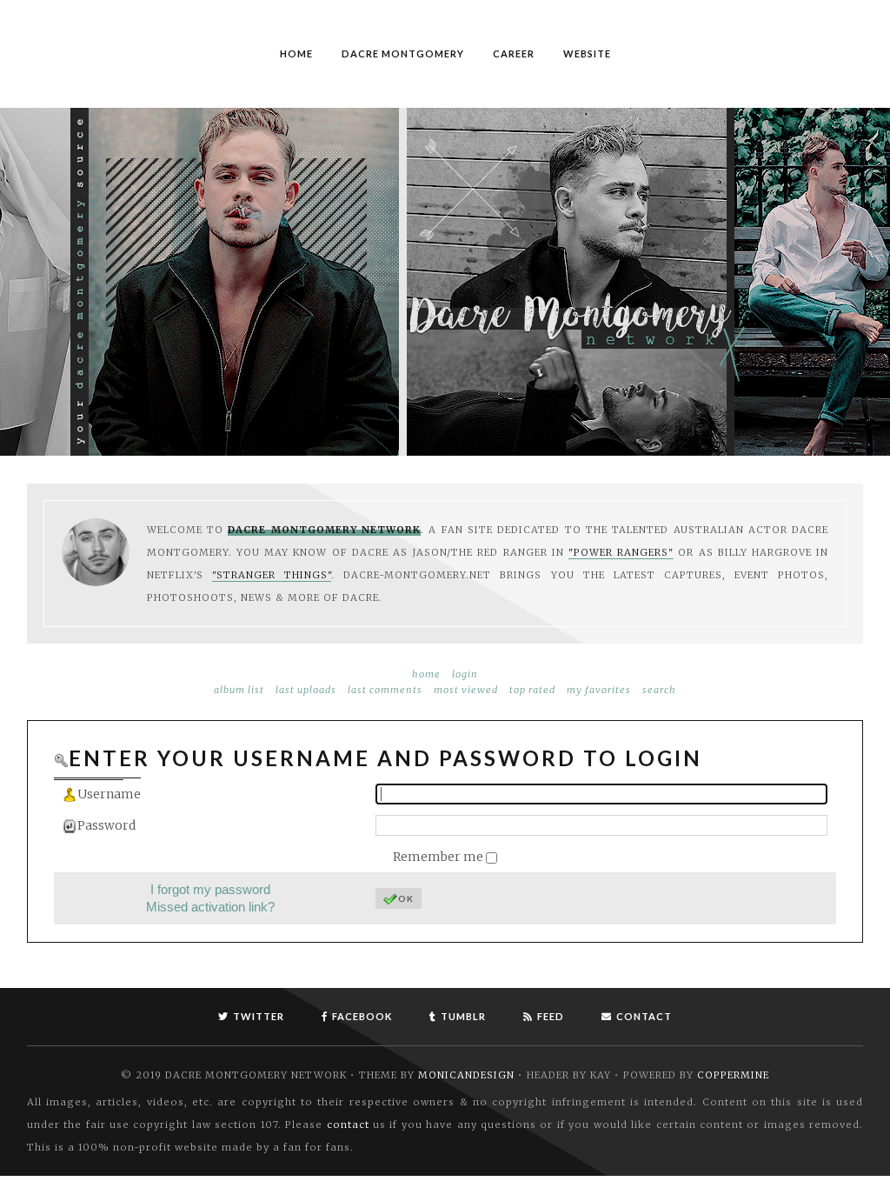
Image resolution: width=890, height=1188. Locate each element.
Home (296, 53)
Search (659, 690)
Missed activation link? (210, 906)
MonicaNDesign (466, 1075)
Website (587, 53)
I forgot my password (210, 889)
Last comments (385, 690)
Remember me (439, 856)
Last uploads (306, 690)
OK (406, 898)
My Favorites (599, 690)
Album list (239, 690)
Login (465, 674)
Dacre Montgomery (403, 53)
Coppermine (733, 1075)
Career (514, 53)
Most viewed (466, 690)
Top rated (532, 690)
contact (348, 1124)
